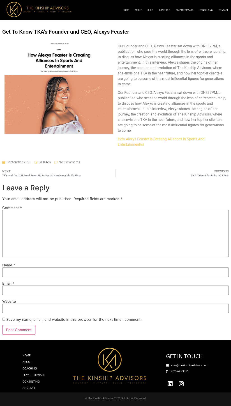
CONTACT (223, 10)
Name (8, 265)
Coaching (164, 10)
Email (8, 283)
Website (9, 301)
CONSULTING (206, 10)
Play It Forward (185, 10)
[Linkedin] (170, 383)
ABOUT (138, 10)
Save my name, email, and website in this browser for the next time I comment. (73, 319)
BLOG (150, 10)
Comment (12, 208)
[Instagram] (181, 383)
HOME (126, 10)
